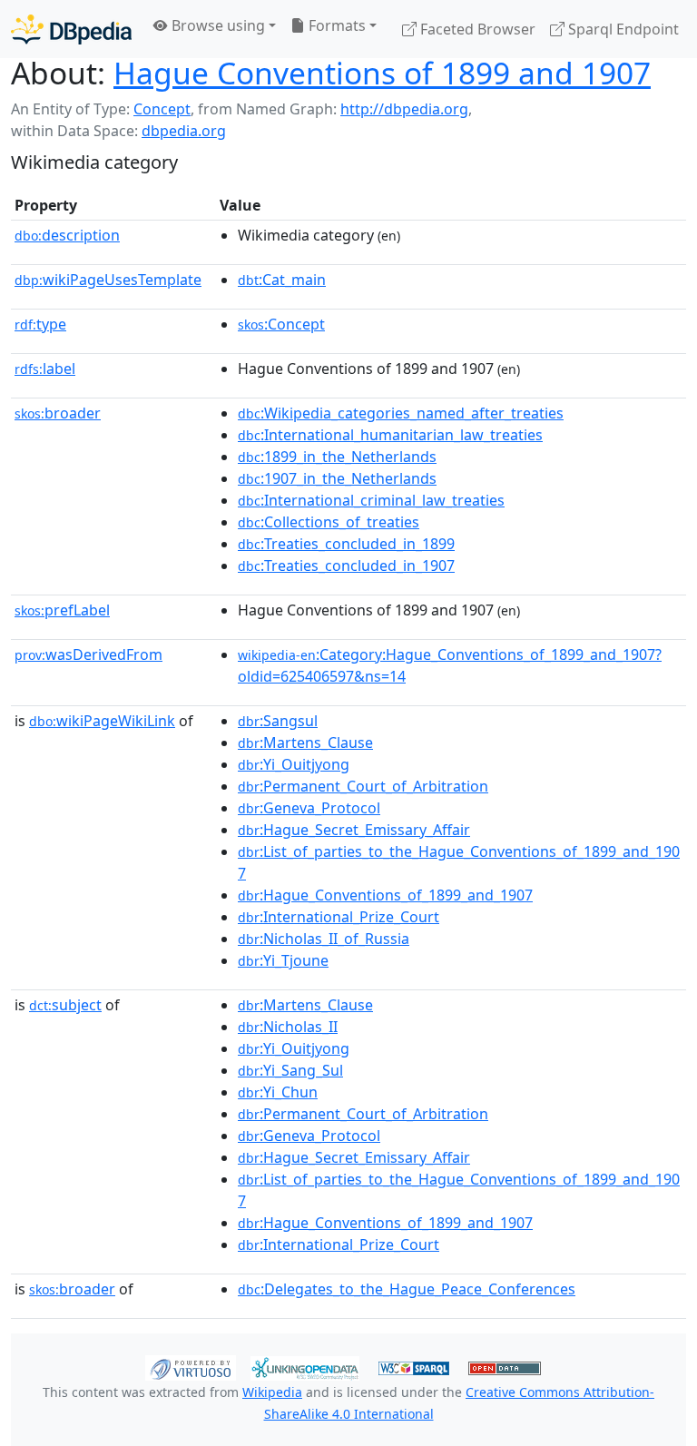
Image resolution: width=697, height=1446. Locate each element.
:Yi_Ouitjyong (293, 764)
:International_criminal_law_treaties (371, 500)
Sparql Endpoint (621, 29)
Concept (162, 109)
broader (58, 413)
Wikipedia (272, 1392)
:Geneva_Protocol (309, 808)
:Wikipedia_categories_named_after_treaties (401, 413)
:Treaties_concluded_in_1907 (346, 565)
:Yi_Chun (278, 1092)
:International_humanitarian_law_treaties (390, 435)
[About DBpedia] (71, 28)
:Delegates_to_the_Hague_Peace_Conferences (406, 1289)
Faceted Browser (476, 29)
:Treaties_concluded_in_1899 (346, 544)
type (40, 324)
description (67, 235)
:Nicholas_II (288, 1027)
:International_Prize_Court (338, 917)
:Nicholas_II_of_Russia (323, 939)
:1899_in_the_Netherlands (337, 457)
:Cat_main (282, 280)
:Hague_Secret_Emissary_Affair (354, 830)
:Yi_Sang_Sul (290, 1070)
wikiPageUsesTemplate (108, 280)
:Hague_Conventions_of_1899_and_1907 (385, 895)
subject (65, 1005)
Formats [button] (335, 25)
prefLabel (62, 610)
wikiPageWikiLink (102, 721)
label (45, 369)
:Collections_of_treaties (328, 522)
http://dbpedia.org (404, 109)
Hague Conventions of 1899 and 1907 (382, 72)
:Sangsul (278, 721)
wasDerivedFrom (88, 654)
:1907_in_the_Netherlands (337, 478)
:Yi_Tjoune (283, 960)
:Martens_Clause (305, 743)
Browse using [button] (216, 25)
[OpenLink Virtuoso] (190, 1367)
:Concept (281, 324)
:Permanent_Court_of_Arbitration (363, 786)
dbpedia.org (184, 131)
